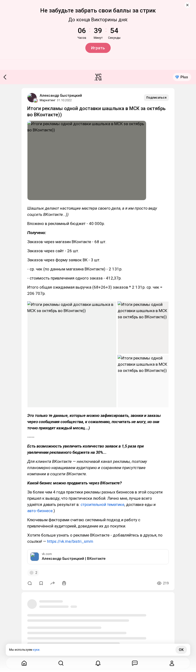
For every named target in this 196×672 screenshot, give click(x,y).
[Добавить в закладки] (41, 583)
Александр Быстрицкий (61, 95)
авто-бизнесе (40, 510)
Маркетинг (47, 100)
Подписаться (156, 97)
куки (36, 649)
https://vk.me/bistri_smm (70, 541)
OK (181, 650)
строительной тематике (102, 504)
